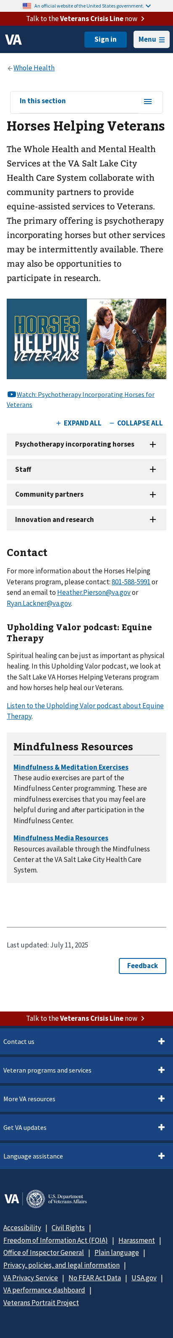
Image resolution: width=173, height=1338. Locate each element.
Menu (147, 39)
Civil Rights (68, 1227)
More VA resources (29, 1098)
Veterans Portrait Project (41, 1302)
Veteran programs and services (47, 1070)
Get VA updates (25, 1127)
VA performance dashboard (44, 1290)
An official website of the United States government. (89, 6)
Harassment (136, 1240)
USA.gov (144, 1277)
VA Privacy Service (30, 1277)
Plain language (116, 1252)
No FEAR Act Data (94, 1277)
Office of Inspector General (43, 1252)
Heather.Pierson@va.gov (94, 592)
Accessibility (22, 1227)
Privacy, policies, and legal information (61, 1265)
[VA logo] (13, 40)
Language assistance (33, 1156)
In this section (43, 101)
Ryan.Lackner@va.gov (39, 603)
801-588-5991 (131, 581)
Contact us (18, 1041)
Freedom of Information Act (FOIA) (55, 1240)
